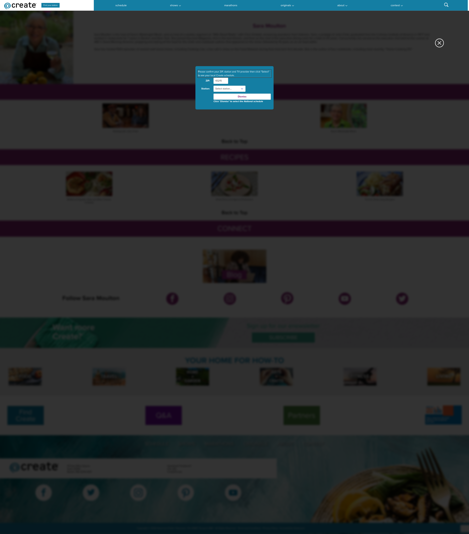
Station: (205, 88)
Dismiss (242, 96)
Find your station (50, 5)
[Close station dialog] (439, 44)
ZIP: (208, 80)
